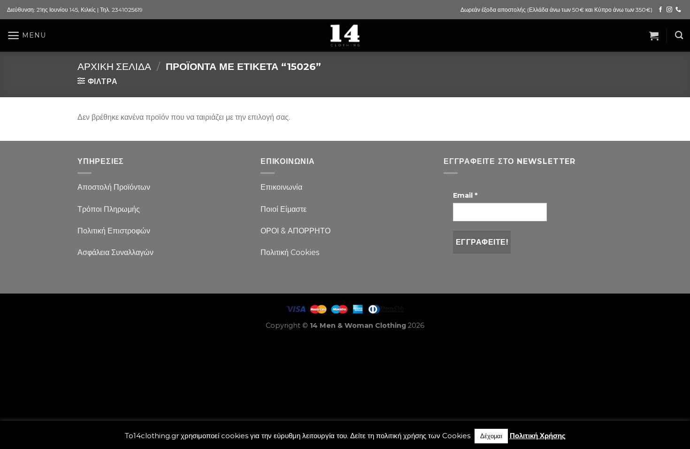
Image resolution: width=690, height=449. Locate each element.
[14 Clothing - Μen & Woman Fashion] (345, 35)
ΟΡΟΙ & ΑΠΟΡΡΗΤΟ (295, 230)
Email (465, 195)
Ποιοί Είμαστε (284, 209)
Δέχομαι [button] (491, 436)
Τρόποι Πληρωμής (108, 209)
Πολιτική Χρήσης (538, 435)
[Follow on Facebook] (660, 10)
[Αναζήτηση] (679, 35)
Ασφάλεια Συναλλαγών (115, 252)
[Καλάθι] (654, 35)
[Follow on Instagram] (669, 10)
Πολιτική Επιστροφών (113, 230)
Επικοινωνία (281, 187)
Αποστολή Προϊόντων (113, 187)
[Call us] (678, 10)
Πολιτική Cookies (290, 252)
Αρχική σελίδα (114, 66)
